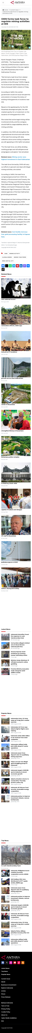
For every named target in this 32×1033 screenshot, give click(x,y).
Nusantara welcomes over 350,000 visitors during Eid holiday (13, 587)
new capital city (8, 261)
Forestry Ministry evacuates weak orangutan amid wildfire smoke (20, 670)
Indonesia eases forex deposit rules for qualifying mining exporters (20, 754)
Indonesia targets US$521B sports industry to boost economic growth (19, 772)
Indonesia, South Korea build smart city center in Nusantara (15, 403)
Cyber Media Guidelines (9, 1018)
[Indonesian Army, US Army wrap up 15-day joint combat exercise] (5, 721)
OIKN (5, 253)
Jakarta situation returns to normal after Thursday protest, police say (20, 780)
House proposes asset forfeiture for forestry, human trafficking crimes (19, 653)
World (3, 982)
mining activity (14, 253)
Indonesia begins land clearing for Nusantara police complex (13, 456)
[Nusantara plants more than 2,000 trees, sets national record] (16, 288)
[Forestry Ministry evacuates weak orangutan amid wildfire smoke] (5, 671)
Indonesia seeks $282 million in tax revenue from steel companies (20, 737)
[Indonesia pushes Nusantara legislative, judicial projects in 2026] (16, 551)
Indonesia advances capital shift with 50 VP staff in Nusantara (15, 535)
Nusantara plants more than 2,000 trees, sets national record (15, 298)
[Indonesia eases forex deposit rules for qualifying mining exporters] (5, 755)
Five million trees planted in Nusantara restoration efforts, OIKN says (14, 324)
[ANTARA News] (17, 2)
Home (6, 10)
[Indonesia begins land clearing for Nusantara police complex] (16, 446)
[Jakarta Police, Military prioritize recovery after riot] (5, 933)
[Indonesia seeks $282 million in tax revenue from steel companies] (5, 738)
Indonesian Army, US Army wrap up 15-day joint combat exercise (20, 720)
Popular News (6, 713)
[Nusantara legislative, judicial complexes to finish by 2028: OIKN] (16, 472)
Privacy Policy (5, 1009)
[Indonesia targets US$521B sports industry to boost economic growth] (5, 773)
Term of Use (5, 1006)
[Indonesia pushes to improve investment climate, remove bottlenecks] (5, 798)
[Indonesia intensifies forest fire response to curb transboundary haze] (5, 637)
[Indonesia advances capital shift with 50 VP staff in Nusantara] (16, 525)
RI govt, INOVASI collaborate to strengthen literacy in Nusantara (12, 430)
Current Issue (14, 10)
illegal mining (7, 257)
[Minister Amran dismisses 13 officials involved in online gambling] (5, 663)
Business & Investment (8, 985)
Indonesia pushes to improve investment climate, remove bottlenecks (20, 798)
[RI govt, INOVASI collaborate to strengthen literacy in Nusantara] (16, 419)
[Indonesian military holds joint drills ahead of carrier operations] (5, 747)
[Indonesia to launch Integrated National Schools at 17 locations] (16, 341)
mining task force (20, 257)
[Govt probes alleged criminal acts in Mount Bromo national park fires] (5, 645)
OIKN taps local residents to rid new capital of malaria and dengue (13, 508)
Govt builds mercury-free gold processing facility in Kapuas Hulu (15, 234)
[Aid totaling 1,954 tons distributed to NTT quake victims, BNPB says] (5, 882)
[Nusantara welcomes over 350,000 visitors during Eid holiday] (16, 577)
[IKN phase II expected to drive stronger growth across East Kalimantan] (16, 367)
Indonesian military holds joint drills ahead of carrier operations (19, 746)
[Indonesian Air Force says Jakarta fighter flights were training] (5, 729)
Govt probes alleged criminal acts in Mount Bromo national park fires (20, 644)
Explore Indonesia (7, 988)
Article (3, 991)
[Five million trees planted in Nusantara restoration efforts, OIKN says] (16, 314)
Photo (3, 994)
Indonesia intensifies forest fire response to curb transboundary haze (20, 636)
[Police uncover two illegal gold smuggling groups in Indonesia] (5, 764)
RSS (2, 1021)
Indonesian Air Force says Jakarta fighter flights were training (20, 729)
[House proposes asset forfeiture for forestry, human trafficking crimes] (5, 654)
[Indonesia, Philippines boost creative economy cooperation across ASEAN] (5, 873)
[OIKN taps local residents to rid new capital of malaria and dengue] (16, 498)
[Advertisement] (16, 610)
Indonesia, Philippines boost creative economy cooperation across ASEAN (20, 872)
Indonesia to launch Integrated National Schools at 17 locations (15, 351)
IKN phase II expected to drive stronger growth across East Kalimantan (15, 377)
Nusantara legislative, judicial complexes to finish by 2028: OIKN (15, 482)
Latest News (5, 629)
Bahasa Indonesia (7, 1003)
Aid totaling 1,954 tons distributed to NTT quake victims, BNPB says (19, 881)
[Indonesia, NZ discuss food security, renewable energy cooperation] (5, 790)
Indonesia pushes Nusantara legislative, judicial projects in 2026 (15, 561)
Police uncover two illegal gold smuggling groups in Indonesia (19, 763)
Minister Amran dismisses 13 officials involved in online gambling (20, 662)
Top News (5, 840)
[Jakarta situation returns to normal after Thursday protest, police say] (5, 781)
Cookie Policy (5, 1012)
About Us (4, 1015)
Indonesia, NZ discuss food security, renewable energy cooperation (20, 789)
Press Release (5, 997)
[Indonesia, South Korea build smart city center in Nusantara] (16, 393)
